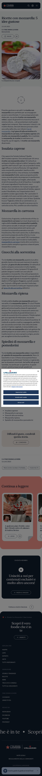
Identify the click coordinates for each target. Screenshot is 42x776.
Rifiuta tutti (21, 402)
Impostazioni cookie (21, 392)
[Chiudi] (38, 371)
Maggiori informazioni (17, 386)
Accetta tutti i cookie (21, 397)
